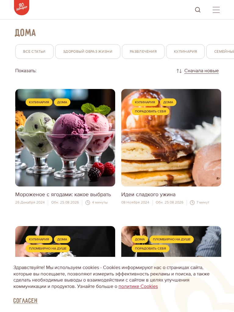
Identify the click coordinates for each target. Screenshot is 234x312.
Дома (62, 102)
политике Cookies (138, 286)
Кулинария (39, 102)
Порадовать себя (150, 111)
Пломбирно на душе (47, 248)
